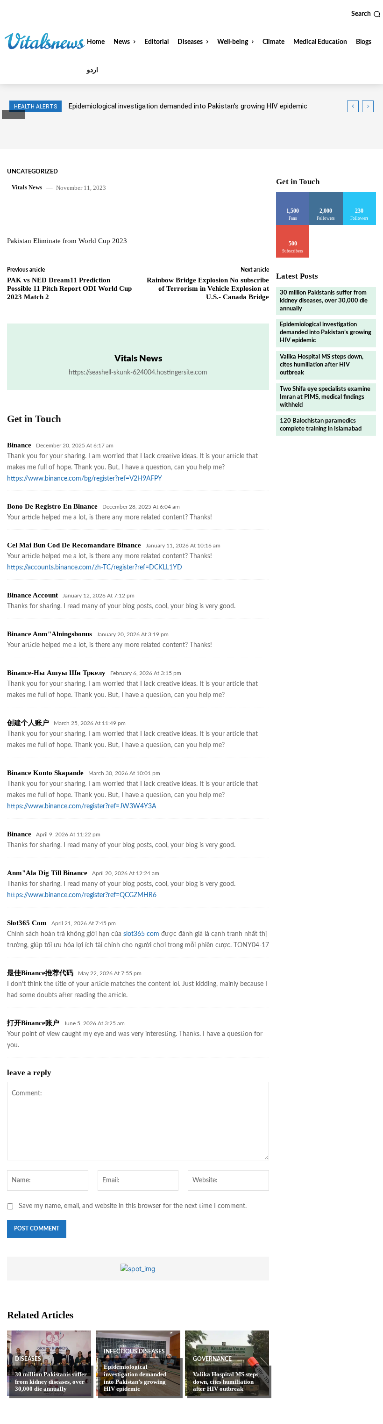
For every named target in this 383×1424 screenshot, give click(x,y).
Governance (212, 1359)
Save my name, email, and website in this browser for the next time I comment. (133, 1206)
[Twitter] (94, 212)
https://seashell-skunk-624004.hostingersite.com (138, 372)
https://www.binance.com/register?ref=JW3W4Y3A (81, 806)
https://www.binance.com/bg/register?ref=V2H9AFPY (84, 478)
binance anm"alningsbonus (49, 634)
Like (293, 195)
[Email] (158, 212)
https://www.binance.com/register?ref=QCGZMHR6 (81, 895)
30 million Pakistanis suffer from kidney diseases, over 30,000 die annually (51, 1381)
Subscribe (292, 228)
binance (19, 445)
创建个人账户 (28, 722)
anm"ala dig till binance (47, 873)
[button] (366, 14)
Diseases (28, 1359)
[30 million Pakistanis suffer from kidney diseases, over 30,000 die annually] (49, 1363)
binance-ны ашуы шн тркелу (56, 672)
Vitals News (27, 187)
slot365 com (27, 923)
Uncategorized (32, 172)
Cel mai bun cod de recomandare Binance (74, 545)
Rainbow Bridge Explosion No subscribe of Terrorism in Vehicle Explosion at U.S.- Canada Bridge (208, 288)
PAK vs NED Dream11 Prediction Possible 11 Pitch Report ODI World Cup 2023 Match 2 (69, 288)
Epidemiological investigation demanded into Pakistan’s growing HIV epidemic (135, 1377)
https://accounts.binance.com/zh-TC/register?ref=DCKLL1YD (94, 567)
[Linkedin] (137, 212)
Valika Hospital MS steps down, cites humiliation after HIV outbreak (225, 1381)
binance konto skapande (45, 773)
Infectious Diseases (134, 1351)
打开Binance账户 (33, 1023)
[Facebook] (72, 212)
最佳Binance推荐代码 (40, 973)
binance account (32, 595)
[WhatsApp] (115, 212)
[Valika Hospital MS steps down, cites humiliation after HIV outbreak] (227, 1363)
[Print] (179, 212)
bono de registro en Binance (52, 506)
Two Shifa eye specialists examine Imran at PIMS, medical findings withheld (325, 397)
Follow (326, 195)
